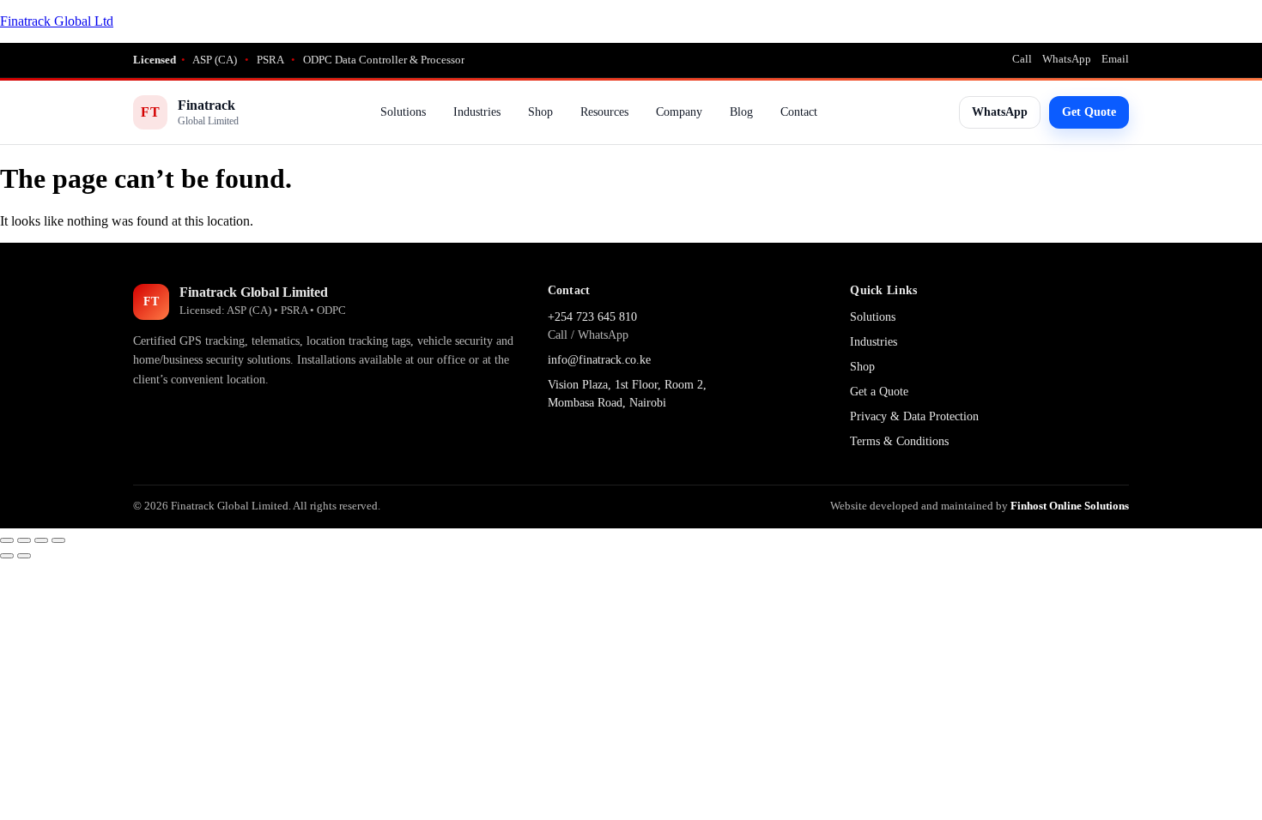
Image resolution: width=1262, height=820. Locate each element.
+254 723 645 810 (592, 317)
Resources (604, 112)
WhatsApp (1066, 58)
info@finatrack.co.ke (599, 359)
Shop (540, 112)
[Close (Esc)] (58, 540)
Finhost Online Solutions (1069, 505)
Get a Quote (879, 391)
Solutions (403, 112)
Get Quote (1089, 112)
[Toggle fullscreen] (24, 540)
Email (1115, 58)
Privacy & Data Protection (914, 416)
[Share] (41, 540)
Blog (741, 112)
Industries (477, 112)
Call (1022, 58)
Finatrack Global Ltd (56, 21)
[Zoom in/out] (7, 540)
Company (679, 112)
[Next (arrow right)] (24, 555)
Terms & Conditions (899, 441)
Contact (798, 112)
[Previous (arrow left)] (7, 555)
